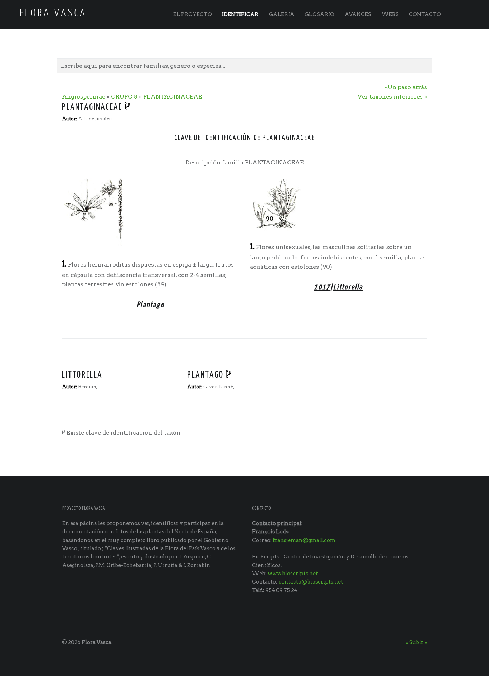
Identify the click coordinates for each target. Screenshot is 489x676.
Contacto (425, 14)
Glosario (319, 14)
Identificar (240, 14)
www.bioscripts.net (293, 573)
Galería (281, 14)
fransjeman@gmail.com (304, 540)
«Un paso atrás (406, 87)
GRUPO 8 (124, 96)
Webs (390, 14)
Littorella (82, 375)
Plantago (205, 375)
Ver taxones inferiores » (392, 96)
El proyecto (192, 14)
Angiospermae (83, 96)
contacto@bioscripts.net (311, 582)
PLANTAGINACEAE (172, 96)
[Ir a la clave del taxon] (128, 107)
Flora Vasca (96, 642)
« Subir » (416, 642)
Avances (358, 14)
